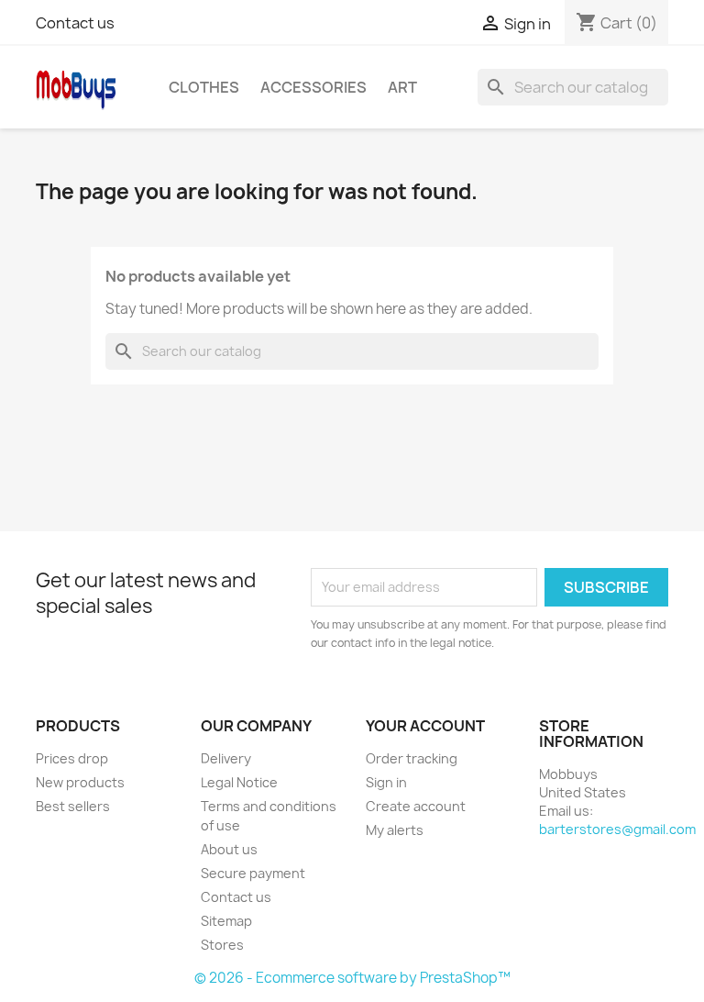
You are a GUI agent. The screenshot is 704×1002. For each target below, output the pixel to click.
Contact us (75, 23)
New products (80, 782)
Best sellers (73, 806)
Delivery (226, 758)
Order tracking (411, 758)
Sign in (386, 782)
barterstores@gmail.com (617, 829)
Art (402, 87)
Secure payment (253, 873)
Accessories (313, 87)
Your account (425, 726)
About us (229, 849)
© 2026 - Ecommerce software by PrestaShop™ (352, 977)
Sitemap (226, 921)
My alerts (395, 830)
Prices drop (72, 758)
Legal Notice (239, 782)
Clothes (204, 87)
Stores (222, 944)
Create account (416, 806)
